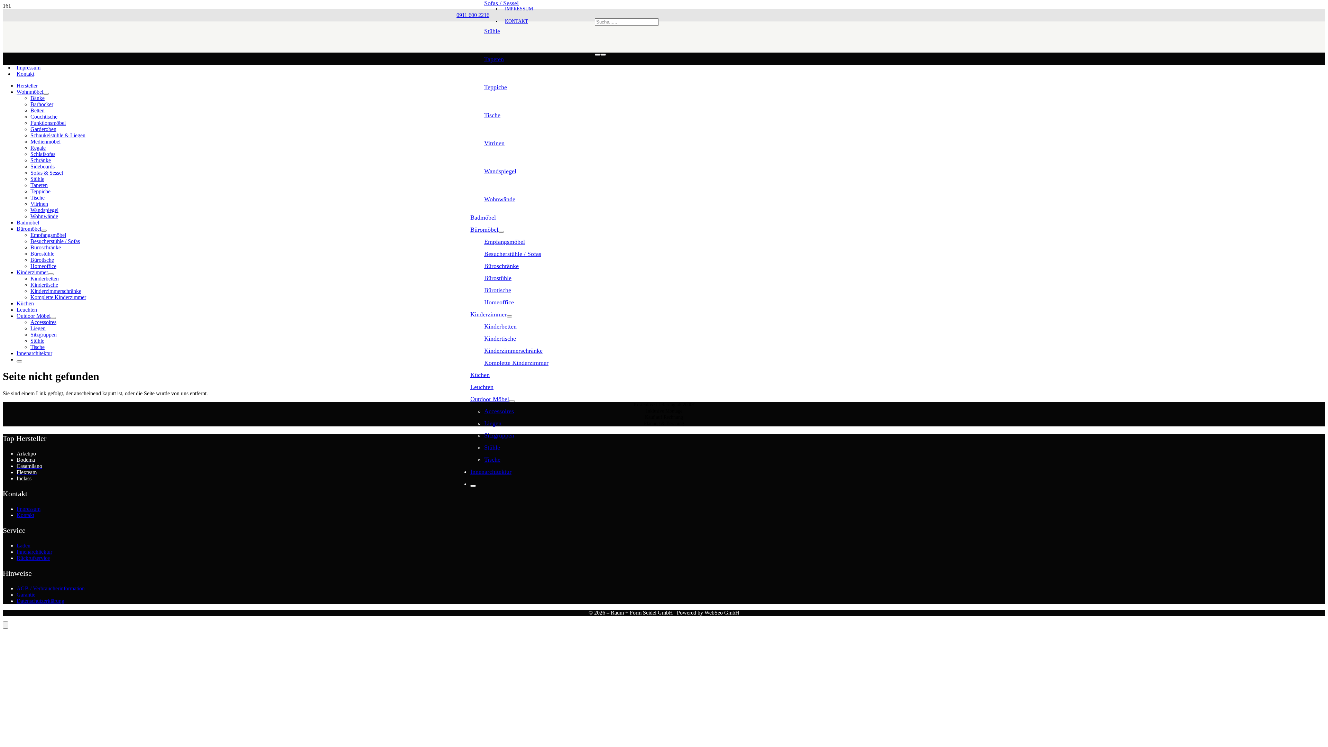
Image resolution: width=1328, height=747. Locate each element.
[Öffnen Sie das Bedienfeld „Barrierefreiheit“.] (5, 625)
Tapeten (494, 59)
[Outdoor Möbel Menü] (512, 401)
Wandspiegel (500, 171)
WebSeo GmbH (721, 613)
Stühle (492, 31)
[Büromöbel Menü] (501, 232)
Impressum (28, 68)
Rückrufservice (33, 558)
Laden (23, 545)
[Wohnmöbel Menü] (46, 94)
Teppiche (495, 87)
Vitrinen (494, 143)
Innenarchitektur (34, 552)
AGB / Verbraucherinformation (51, 588)
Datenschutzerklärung (40, 601)
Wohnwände (499, 199)
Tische (492, 115)
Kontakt (25, 74)
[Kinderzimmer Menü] (509, 316)
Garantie (26, 595)
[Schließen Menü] (473, 486)
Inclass (24, 478)
